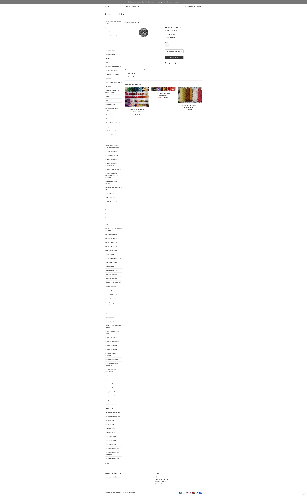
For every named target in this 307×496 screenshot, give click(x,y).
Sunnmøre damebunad (113, 345)
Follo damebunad (113, 114)
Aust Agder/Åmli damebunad (113, 66)
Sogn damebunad (113, 313)
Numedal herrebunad (111, 250)
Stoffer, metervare (110, 321)
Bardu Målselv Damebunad (112, 74)
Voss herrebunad (109, 424)
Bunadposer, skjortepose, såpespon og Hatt (112, 91)
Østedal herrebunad (110, 432)
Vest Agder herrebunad (113, 396)
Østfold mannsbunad (110, 444)
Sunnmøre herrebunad (111, 349)
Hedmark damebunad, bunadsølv (111, 182)
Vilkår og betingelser (161, 479)
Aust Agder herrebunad (113, 70)
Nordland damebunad (111, 234)
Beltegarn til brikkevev (137, 109)
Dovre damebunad (110, 104)
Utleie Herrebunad (110, 50)
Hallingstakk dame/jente (113, 155)
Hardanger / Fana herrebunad (113, 169)
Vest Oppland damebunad (112, 400)
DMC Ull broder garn (163, 93)
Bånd (113, 100)
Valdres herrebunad (110, 388)
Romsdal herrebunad (110, 286)
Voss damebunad (113, 420)
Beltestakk (113, 78)
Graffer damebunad (113, 131)
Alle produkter (109, 32)
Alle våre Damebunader (111, 36)
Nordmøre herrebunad (111, 246)
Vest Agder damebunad (111, 392)
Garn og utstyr (109, 127)
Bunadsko (107, 96)
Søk (156, 477)
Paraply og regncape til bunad (113, 258)
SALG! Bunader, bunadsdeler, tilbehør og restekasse (113, 22)
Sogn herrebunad (109, 317)
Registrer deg (135, 6)
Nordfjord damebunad (113, 214)
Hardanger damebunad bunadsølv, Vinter (111, 164)
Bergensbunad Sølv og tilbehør (113, 82)
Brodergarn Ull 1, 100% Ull (190, 105)
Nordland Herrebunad (111, 238)
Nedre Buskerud (109, 210)
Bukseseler (108, 86)
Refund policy (159, 484)
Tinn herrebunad (109, 375)
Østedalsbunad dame (111, 428)
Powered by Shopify (130, 492)
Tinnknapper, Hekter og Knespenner (111, 364)
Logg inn (127, 6)
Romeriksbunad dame (113, 274)
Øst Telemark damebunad (113, 448)
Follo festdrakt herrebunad (112, 122)
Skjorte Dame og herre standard (111, 304)
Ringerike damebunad (111, 262)
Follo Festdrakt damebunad (112, 118)
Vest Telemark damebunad (113, 412)
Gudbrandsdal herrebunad (113, 141)
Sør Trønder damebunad (113, 359)
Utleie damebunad (110, 54)
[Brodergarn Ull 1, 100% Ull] (190, 95)
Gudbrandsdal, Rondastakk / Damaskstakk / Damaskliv (113, 146)
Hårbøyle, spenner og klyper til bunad (113, 188)
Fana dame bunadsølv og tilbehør (111, 109)
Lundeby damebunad (111, 201)
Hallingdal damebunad (111, 151)
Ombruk (113, 62)
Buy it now (174, 57)
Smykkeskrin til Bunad (111, 309)
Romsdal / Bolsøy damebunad (113, 282)
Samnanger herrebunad (111, 290)
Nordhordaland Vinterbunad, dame (113, 223)
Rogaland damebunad (113, 266)
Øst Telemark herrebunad (112, 458)
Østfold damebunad (113, 436)
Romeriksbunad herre (111, 278)
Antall (166, 42)
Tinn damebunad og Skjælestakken (110, 370)
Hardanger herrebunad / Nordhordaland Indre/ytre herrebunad (112, 175)
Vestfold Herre (109, 408)
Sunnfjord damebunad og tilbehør (112, 332)
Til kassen (199, 6)
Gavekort (107, 58)
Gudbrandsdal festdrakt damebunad (113, 136)
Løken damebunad (110, 206)
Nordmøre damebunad (111, 242)
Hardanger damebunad (113, 159)
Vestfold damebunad (113, 404)
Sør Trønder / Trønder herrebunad (113, 354)
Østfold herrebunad (113, 440)
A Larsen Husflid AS (115, 14)
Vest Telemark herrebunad (112, 416)
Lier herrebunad (109, 193)
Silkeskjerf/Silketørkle (111, 294)
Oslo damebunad (109, 254)
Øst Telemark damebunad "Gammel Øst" (113, 453)
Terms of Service (160, 481)
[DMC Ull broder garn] (163, 89)
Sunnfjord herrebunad (111, 337)
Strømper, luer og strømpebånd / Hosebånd (113, 326)
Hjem (106, 27)
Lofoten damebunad (110, 197)
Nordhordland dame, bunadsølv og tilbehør (113, 229)
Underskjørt (108, 379)
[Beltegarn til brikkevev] (137, 97)
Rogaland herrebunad (113, 270)
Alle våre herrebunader (111, 40)
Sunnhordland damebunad (112, 341)
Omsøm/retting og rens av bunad (112, 45)
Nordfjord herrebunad (113, 218)
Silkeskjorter (108, 299)
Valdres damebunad (110, 383)
